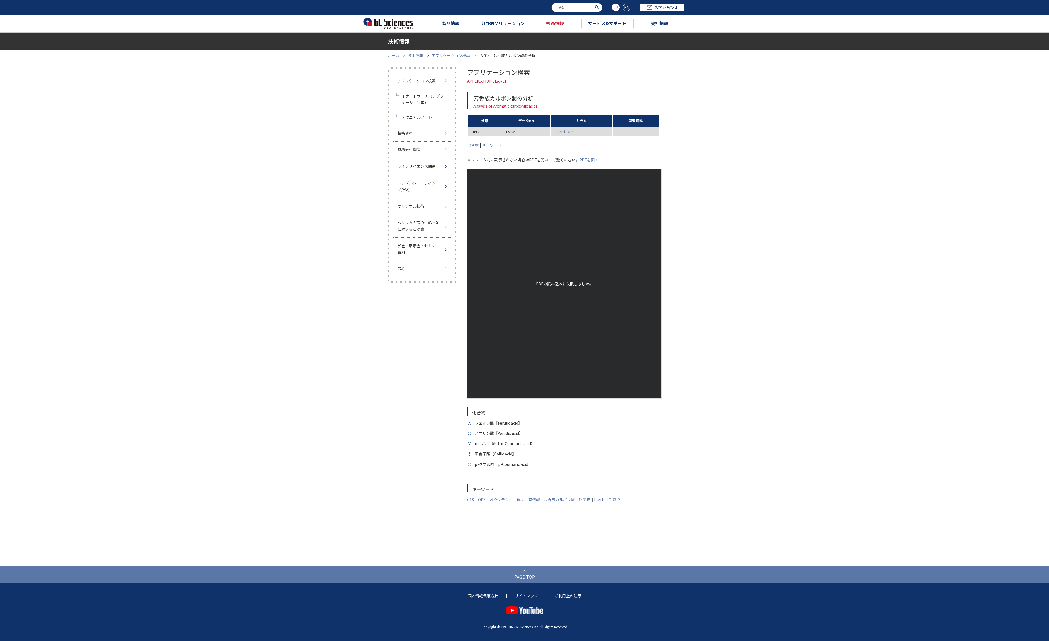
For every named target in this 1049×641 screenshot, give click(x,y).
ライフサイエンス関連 (416, 166)
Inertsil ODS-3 (566, 131)
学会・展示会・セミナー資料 (418, 249)
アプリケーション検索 (451, 55)
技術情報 (555, 23)
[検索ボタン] (597, 7)
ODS (482, 499)
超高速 (584, 499)
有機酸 (534, 499)
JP (616, 7)
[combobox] (576, 7)
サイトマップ (526, 595)
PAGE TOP (524, 577)
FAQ (401, 269)
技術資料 (405, 133)
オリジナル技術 (410, 206)
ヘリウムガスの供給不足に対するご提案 (418, 226)
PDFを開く (589, 160)
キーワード (491, 145)
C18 (470, 499)
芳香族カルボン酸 (559, 499)
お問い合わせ (666, 7)
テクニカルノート (417, 117)
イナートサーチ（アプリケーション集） (423, 99)
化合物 (473, 145)
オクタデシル (501, 499)
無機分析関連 (408, 149)
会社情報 (659, 23)
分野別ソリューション (503, 23)
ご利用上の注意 (568, 595)
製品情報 (450, 23)
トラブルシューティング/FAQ (416, 186)
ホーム (393, 55)
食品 (520, 499)
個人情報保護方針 (483, 595)
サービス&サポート (607, 23)
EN (626, 7)
